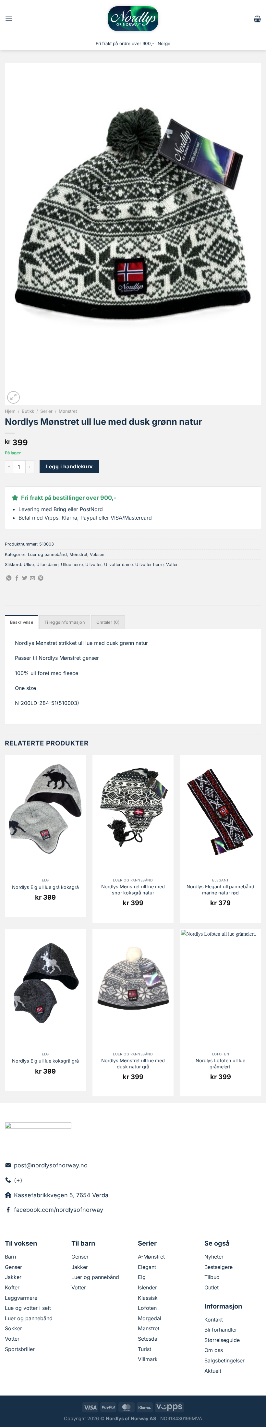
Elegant (147, 1267)
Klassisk (148, 1298)
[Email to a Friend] (32, 578)
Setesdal (148, 1338)
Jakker (13, 1277)
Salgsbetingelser (224, 1360)
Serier (46, 411)
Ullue (29, 564)
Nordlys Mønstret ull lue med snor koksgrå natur (133, 889)
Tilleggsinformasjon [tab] (64, 622)
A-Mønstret (151, 1256)
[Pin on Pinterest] (40, 578)
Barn (10, 1256)
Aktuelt (212, 1371)
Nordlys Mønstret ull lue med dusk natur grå (133, 1063)
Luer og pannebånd (47, 554)
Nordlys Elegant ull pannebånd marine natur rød (220, 889)
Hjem (10, 411)
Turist (144, 1349)
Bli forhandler (220, 1329)
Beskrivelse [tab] (21, 622)
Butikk (28, 411)
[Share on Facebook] (16, 578)
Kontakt (213, 1319)
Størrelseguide (222, 1340)
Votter (172, 564)
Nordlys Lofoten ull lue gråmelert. (220, 1063)
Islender (147, 1287)
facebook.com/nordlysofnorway (58, 1209)
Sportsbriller (20, 1349)
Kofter (12, 1287)
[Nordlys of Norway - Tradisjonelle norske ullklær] (133, 18)
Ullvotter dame (118, 564)
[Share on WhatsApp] (8, 578)
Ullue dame (47, 564)
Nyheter (214, 1256)
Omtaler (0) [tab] (108, 622)
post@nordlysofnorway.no (51, 1165)
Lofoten (147, 1308)
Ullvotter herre (149, 564)
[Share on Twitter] (24, 578)
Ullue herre (72, 564)
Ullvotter (93, 564)
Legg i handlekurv (69, 466)
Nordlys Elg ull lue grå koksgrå (45, 887)
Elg (142, 1277)
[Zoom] (13, 397)
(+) (18, 1180)
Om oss (213, 1350)
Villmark (148, 1359)
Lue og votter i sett (28, 1308)
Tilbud (212, 1277)
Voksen (97, 554)
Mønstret (68, 411)
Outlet (211, 1287)
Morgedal (149, 1318)
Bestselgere (218, 1267)
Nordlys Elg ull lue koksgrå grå (45, 1061)
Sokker (13, 1328)
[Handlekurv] (257, 19)
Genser (13, 1267)
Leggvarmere (21, 1298)
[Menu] (9, 19)
